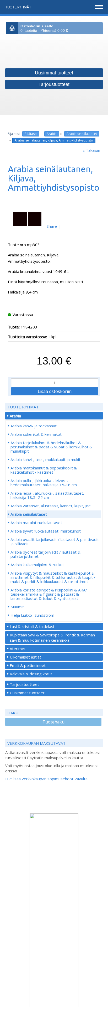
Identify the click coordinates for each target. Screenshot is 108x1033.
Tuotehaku (53, 722)
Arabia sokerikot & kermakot (36, 434)
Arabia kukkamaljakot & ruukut (37, 564)
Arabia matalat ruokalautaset (36, 522)
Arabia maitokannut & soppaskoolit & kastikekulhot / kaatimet (43, 470)
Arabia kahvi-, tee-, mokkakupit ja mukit (45, 459)
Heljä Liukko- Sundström (32, 615)
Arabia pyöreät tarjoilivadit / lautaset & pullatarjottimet (45, 554)
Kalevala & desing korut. (31, 673)
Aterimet (18, 648)
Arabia (52, 133)
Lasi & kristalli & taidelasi (32, 626)
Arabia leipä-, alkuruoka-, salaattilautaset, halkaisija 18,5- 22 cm (47, 495)
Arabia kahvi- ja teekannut (33, 425)
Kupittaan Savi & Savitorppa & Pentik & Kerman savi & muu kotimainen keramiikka (52, 637)
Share (52, 226)
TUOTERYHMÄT (18, 7)
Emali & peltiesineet (28, 665)
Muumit (17, 606)
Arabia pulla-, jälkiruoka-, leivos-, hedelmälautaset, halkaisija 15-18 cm (43, 482)
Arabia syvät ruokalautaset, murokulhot (45, 531)
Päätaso (31, 133)
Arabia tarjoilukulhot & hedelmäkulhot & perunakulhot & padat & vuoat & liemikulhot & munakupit (51, 447)
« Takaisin (91, 150)
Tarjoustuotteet (24, 684)
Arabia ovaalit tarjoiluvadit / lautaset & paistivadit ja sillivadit (54, 541)
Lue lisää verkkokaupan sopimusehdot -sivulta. (46, 778)
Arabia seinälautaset (82, 133)
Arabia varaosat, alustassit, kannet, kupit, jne (50, 505)
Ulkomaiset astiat (25, 657)
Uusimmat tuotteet (27, 692)
